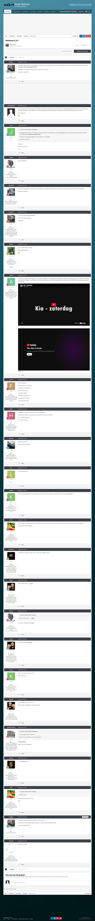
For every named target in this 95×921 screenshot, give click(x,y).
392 (12, 855)
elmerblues (11, 185)
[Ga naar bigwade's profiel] (11, 706)
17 (11, 76)
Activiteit (26, 11)
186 (12, 289)
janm (11, 125)
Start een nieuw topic (67, 51)
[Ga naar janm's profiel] (11, 132)
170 (11, 394)
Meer (53, 11)
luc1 (11, 467)
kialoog (11, 490)
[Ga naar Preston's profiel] (11, 251)
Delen (77, 45)
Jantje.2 (11, 157)
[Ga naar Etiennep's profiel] (11, 445)
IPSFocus (11, 917)
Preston (11, 244)
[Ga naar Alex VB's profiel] (11, 764)
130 (12, 226)
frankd (11, 379)
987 (12, 534)
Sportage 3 (18, 46)
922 (12, 171)
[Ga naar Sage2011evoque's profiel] (11, 734)
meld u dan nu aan (49, 876)
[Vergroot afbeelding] (36, 67)
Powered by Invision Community (85, 918)
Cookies (31, 918)
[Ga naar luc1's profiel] (11, 474)
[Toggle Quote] (20, 129)
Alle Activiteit (17, 11)
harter (11, 409)
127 (11, 482)
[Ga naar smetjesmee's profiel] (11, 556)
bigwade (11, 699)
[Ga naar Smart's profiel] (11, 587)
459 (12, 258)
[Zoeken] (90, 5)
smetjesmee (11, 549)
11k (10, 713)
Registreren (81, 11)
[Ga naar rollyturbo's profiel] (11, 219)
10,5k (10, 594)
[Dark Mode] (89, 11)
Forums (8, 11)
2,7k (12, 772)
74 (11, 741)
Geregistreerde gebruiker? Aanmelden (68, 11)
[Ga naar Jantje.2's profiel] (11, 164)
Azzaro (11, 275)
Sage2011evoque (11, 727)
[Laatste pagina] (16, 57)
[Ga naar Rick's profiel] (11, 526)
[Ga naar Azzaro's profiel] (11, 282)
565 (12, 563)
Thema (8, 918)
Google (86, 4)
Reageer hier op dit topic (82, 51)
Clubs (40, 11)
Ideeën (34, 11)
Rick (11, 520)
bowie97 (11, 841)
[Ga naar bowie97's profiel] (11, 847)
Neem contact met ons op (24, 918)
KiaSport (11, 62)
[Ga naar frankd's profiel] (11, 386)
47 (11, 452)
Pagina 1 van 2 (22, 57)
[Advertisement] (47, 23)
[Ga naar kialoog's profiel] (11, 497)
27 (11, 139)
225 (12, 423)
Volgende (12, 57)
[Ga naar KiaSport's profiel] (7, 45)
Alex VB (11, 758)
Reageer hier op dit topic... (19, 882)
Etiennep (11, 438)
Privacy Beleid (14, 918)
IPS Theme (5, 917)
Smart (11, 580)
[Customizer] (86, 11)
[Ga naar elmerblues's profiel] (11, 192)
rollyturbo (11, 212)
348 (12, 505)
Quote (22, 81)
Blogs (47, 11)
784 (12, 200)
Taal (4, 918)
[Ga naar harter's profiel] (11, 415)
